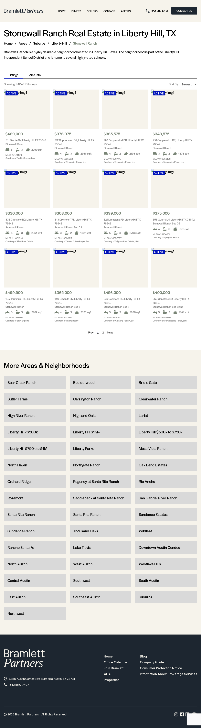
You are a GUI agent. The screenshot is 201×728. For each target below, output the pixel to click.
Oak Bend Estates (153, 465)
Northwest (15, 613)
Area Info (35, 75)
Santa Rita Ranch (21, 514)
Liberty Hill (59, 43)
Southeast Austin (86, 597)
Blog (143, 656)
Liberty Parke (83, 448)
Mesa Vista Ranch (153, 448)
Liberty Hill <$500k (22, 432)
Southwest (81, 580)
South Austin (149, 580)
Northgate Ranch (86, 465)
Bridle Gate (148, 382)
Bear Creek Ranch (21, 382)
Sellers (92, 11)
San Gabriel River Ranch (158, 498)
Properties (111, 680)
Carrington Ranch (87, 399)
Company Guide (152, 662)
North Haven (17, 465)
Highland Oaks (84, 415)
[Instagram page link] (176, 714)
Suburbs (39, 43)
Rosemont (15, 498)
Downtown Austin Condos (159, 547)
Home (62, 11)
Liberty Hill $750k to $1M (27, 448)
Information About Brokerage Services (168, 674)
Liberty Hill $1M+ (86, 432)
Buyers (76, 11)
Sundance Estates (153, 514)
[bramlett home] (23, 10)
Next (110, 332)
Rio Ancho (147, 481)
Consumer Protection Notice (161, 668)
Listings (13, 75)
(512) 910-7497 (19, 684)
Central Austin (18, 580)
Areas (23, 43)
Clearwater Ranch (153, 399)
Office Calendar (115, 662)
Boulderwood (84, 382)
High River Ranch (21, 415)
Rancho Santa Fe (20, 547)
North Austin (17, 564)
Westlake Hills (150, 564)
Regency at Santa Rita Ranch (96, 481)
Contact (109, 11)
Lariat (143, 415)
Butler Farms (17, 399)
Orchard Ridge (19, 481)
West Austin (82, 564)
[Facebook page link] (182, 714)
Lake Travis (82, 547)
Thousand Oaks (85, 531)
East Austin (16, 597)
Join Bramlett (113, 668)
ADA (107, 674)
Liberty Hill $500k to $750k (160, 432)
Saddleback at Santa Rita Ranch (98, 498)
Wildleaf (145, 531)
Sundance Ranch (21, 531)
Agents (126, 11)
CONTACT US (184, 11)
